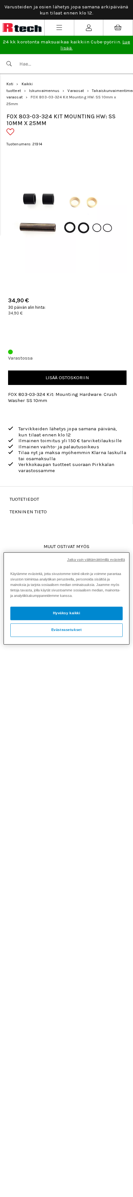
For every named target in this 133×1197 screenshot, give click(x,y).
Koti (9, 84)
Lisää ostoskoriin (67, 377)
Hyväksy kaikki (66, 613)
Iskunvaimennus (44, 90)
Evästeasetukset (66, 630)
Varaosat (75, 90)
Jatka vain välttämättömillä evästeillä (96, 560)
